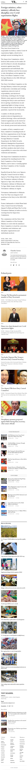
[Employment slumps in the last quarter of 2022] (9, 564)
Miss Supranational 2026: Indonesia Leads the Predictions (17, 495)
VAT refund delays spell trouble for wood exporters (12, 619)
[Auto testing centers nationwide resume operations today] (9, 676)
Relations (12, 760)
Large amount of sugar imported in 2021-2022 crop (12, 556)
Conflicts (2, 752)
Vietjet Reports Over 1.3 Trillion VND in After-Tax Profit (17, 511)
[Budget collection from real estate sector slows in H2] (9, 580)
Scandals (3, 755)
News (10, 238)
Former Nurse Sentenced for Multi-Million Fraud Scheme (16, 503)
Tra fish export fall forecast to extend (9, 604)
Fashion (2, 748)
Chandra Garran (15, 251)
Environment (3, 744)
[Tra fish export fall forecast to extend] (9, 596)
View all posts (13, 262)
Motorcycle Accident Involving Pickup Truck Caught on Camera (16, 479)
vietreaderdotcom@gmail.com (8, 702)
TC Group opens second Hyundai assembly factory (12, 635)
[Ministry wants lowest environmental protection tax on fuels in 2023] (9, 659)
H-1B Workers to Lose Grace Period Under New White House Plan (16, 435)
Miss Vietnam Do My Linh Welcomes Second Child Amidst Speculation (16, 451)
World (21, 759)
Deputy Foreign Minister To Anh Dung (9, 240)
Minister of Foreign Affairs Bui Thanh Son (10, 242)
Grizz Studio (22, 761)
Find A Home (22, 743)
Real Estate (22, 739)
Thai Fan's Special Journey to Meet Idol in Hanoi (17, 459)
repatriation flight (5, 244)
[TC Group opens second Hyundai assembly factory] (9, 627)
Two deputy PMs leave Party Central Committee (13, 389)
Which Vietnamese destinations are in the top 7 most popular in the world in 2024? (17, 713)
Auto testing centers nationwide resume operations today (12, 684)
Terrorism (3, 750)
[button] (3, 2)
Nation (6, 238)
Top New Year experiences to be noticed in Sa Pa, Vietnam (17, 721)
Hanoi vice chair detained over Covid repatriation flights (13, 327)
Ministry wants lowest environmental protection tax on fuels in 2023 (13, 667)
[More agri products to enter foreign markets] (9, 643)
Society (2, 238)
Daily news (12, 762)
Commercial (22, 741)
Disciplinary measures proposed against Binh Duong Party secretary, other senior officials (13, 421)
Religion (2, 746)
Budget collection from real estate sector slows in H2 (13, 588)
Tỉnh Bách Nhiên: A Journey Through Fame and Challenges (16, 443)
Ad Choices (12, 753)
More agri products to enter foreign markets (11, 651)
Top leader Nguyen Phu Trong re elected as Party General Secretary (12, 358)
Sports (2, 762)
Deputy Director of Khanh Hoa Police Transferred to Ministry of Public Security (17, 467)
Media (11, 758)
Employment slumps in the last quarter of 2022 (11, 572)
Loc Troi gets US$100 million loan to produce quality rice (13, 539)
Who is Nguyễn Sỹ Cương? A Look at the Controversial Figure (17, 487)
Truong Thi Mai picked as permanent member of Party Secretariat (13, 296)
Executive (3, 757)
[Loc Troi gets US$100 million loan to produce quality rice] (9, 531)
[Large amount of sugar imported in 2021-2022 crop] (9, 548)
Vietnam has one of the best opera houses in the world (17, 729)
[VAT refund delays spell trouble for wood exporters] (9, 611)
